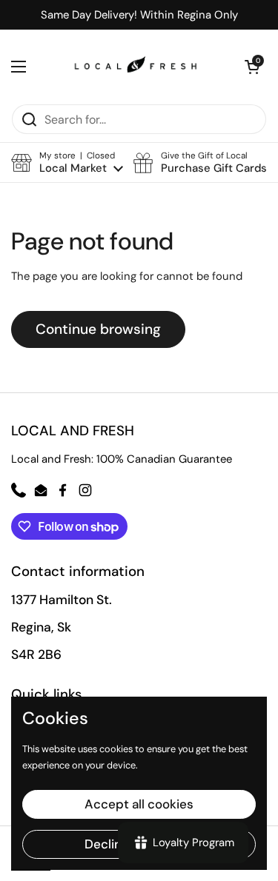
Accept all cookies (139, 804)
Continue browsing (98, 329)
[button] (67, 162)
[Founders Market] (135, 66)
